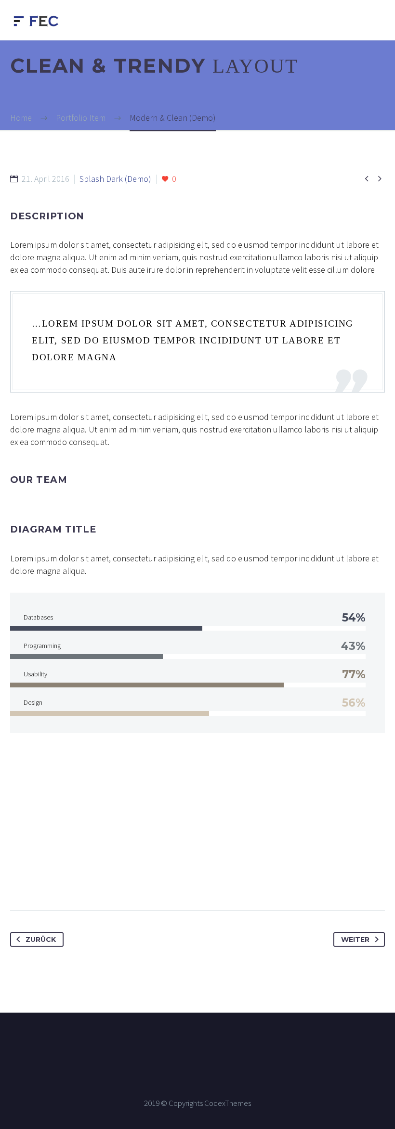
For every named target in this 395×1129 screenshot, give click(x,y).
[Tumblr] (73, 879)
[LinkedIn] (91, 879)
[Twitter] (36, 879)
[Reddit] (110, 879)
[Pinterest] (55, 879)
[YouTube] (229, 1039)
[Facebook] (18, 879)
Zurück (41, 939)
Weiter (355, 939)
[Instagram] (204, 1039)
